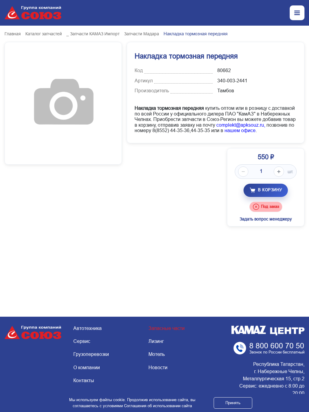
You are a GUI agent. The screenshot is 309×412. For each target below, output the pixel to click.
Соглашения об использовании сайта (158, 406)
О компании (86, 367)
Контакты (83, 380)
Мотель (156, 354)
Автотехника (87, 328)
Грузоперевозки (91, 354)
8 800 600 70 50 (276, 345)
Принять (233, 403)
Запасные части (166, 328)
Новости (157, 367)
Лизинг (156, 341)
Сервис (81, 341)
